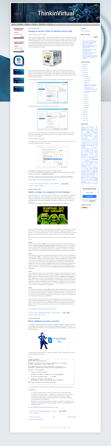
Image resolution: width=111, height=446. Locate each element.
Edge (85, 142)
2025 (84, 66)
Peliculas (91, 164)
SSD (82, 173)
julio (85, 95)
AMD (97, 127)
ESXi (97, 142)
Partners (82, 164)
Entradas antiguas (72, 416)
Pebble (86, 164)
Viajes (90, 177)
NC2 (97, 157)
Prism (89, 165)
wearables (95, 180)
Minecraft (89, 156)
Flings (91, 144)
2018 (84, 114)
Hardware (83, 147)
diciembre (86, 76)
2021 (84, 74)
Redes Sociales (94, 168)
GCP (87, 145)
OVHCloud (96, 162)
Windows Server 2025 (93, 182)
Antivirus (88, 129)
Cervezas (91, 133)
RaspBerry (95, 167)
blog (82, 132)
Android (83, 129)
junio (85, 97)
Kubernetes (91, 153)
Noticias (95, 159)
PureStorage (90, 167)
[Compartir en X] (65, 183)
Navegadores (92, 157)
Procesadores (84, 167)
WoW (86, 183)
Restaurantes (87, 170)
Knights (86, 153)
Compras (95, 136)
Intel (92, 150)
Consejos (88, 139)
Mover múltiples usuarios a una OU (43, 321)
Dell (86, 141)
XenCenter (92, 183)
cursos (92, 139)
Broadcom (95, 132)
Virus (82, 179)
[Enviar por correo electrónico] (62, 183)
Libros (96, 153)
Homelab (96, 148)
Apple (96, 129)
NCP (82, 159)
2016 (84, 118)
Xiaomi (95, 183)
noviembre (86, 78)
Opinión (39, 314)
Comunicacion (84, 138)
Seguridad (83, 171)
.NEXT (82, 126)
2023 (84, 70)
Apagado (92, 129)
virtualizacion (95, 177)
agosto (86, 82)
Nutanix (34, 24)
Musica (82, 157)
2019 (84, 112)
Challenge (96, 133)
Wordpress (83, 183)
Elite (91, 142)
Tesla (97, 173)
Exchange (87, 144)
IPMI (93, 151)
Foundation (95, 144)
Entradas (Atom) (39, 419)
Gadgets (83, 145)
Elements (88, 142)
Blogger (88, 132)
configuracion (36, 185)
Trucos (83, 174)
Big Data (96, 130)
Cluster (86, 136)
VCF (94, 176)
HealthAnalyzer (95, 147)
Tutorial (92, 174)
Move (92, 156)
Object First (83, 162)
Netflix (85, 159)
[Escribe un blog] (63, 183)
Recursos (83, 168)
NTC (84, 161)
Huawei (84, 150)
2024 (84, 68)
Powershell (42, 24)
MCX (97, 154)
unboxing (96, 174)
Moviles (96, 156)
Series (88, 171)
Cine (92, 135)
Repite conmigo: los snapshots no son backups (49, 192)
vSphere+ (85, 180)
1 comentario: (54, 411)
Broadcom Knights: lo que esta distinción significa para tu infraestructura (90, 46)
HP (81, 150)
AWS (82, 130)
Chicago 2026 (84, 135)
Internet (86, 151)
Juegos (96, 151)
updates (82, 176)
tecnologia (92, 173)
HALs (97, 145)
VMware (27, 24)
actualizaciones (90, 126)
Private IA (95, 165)
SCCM (96, 170)
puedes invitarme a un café (48, 179)
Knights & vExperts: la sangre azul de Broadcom (90, 50)
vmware (43, 314)
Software (95, 171)
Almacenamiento (85, 127)
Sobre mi (49, 24)
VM (84, 179)
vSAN (82, 180)
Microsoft (83, 156)
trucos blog (87, 174)
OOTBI (87, 162)
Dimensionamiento (90, 141)
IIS (90, 150)
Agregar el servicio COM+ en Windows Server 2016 (50, 31)
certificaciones (84, 133)
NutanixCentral (93, 161)
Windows (20, 24)
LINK (44, 47)
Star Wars (86, 173)
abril (85, 101)
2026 (84, 64)
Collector (90, 136)
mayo (85, 99)
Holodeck (92, 148)
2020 (84, 109)
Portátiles (96, 164)
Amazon (93, 127)
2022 (84, 72)
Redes (87, 168)
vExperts (87, 177)
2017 (84, 116)
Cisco (94, 135)
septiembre (87, 80)
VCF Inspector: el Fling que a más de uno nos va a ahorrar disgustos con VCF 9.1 (90, 42)
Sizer (91, 171)
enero (85, 107)
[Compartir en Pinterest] (67, 183)
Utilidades (87, 176)
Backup (35, 314)
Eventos (83, 144)
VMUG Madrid (89, 179)
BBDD (92, 130)
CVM (95, 139)
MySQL (86, 157)
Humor (87, 150)
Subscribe (89, 196)
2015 (84, 120)
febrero (86, 105)
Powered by (85, 201)
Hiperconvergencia (85, 148)
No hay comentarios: (54, 183)
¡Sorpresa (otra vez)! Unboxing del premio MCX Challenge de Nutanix (90, 57)
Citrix (97, 135)
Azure (85, 130)
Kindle (82, 153)
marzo (85, 103)
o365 (97, 161)
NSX (82, 161)
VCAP (91, 176)
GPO (94, 145)
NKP (87, 159)
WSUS (89, 183)
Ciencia (89, 135)
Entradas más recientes (34, 416)
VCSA (97, 176)
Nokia (90, 159)
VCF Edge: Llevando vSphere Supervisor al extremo (90, 53)
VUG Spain (90, 180)
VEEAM (83, 177)
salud (93, 170)
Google (90, 145)
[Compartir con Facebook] (66, 183)
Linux (92, 154)
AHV (97, 126)
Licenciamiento (84, 154)
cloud (82, 136)
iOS (90, 151)
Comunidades (95, 138)
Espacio (93, 142)
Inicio (13, 24)
